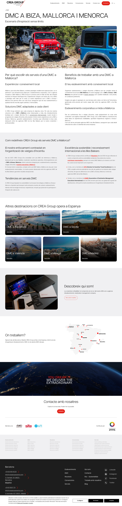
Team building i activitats (100, 442)
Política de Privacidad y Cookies (25, 503)
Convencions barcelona (78, 442)
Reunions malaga (54, 448)
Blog (86, 484)
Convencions (79, 3)
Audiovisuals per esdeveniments (102, 448)
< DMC (7, 10)
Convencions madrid (77, 450)
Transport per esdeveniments (102, 443)
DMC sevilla (31, 443)
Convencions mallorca (77, 447)
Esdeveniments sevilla (11, 443)
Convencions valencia (77, 445)
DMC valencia (31, 445)
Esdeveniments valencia (11, 445)
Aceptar (111, 500)
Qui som (88, 469)
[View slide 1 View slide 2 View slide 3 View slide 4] (61, 47)
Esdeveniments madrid (11, 450)
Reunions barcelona (55, 442)
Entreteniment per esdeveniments (103, 447)
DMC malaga (31, 448)
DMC (63, 3)
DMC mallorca (31, 447)
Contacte (106, 3)
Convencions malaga (77, 448)
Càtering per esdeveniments (101, 445)
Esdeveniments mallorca (11, 447)
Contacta (61, 411)
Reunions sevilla (54, 443)
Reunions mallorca (54, 447)
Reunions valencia (54, 445)
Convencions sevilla (77, 443)
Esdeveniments (54, 3)
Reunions (70, 3)
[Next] (114, 47)
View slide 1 (57, 66)
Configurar (80, 500)
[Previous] (8, 47)
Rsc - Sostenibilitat (91, 477)
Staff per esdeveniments (100, 453)
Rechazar (95, 500)
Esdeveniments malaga (11, 448)
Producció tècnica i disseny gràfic (102, 450)
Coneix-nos (96, 3)
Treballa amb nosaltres (93, 480)
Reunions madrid (54, 450)
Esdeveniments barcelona (12, 442)
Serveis (88, 3)
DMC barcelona (31, 442)
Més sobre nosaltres (71, 297)
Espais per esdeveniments (101, 452)
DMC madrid (31, 450)
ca (112, 3)
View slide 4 (64, 66)
